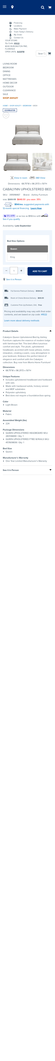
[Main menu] (5, 7)
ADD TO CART (40, 271)
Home (5, 105)
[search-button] (45, 53)
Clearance (9, 90)
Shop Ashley (10, 98)
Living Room (10, 63)
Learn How (36, 208)
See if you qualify (11, 219)
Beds (35, 105)
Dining (6, 71)
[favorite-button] (6, 115)
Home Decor (10, 82)
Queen (13, 248)
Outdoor (8, 86)
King (12, 257)
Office (6, 75)
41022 (44, 314)
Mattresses (9, 79)
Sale (5, 94)
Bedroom (8, 67)
